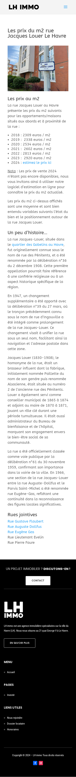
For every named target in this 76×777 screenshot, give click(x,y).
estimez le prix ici (37, 163)
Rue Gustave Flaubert (25, 521)
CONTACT (38, 580)
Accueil (11, 672)
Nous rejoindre (14, 717)
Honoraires (13, 729)
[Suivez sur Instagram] (41, 763)
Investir (11, 695)
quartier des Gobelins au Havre (37, 245)
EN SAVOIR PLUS (19, 643)
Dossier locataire (16, 723)
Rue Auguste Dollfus (25, 527)
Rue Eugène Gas (21, 532)
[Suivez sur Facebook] (35, 763)
